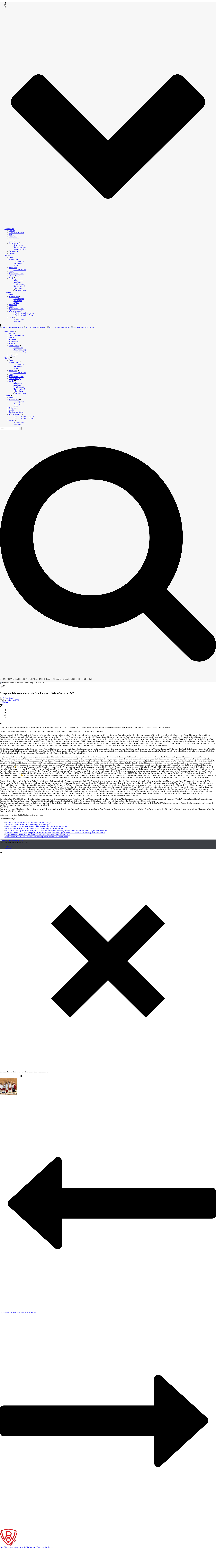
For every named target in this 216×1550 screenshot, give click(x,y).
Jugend (16, 265)
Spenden (12, 241)
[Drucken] (1, 724)
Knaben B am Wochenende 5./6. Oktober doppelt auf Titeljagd (26, 825)
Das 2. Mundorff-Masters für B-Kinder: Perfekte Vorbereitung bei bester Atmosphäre (34, 829)
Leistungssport (19, 261)
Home (11, 257)
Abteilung (17, 282)
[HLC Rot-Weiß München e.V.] (47, 327)
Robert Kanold (8, 698)
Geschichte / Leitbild (16, 233)
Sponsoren (13, 237)
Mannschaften (14, 259)
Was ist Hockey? (15, 276)
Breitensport (18, 263)
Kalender (12, 253)
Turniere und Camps (16, 274)
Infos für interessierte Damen (24, 315)
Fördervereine (14, 239)
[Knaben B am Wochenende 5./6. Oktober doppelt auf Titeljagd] (27, 822)
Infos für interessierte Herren (24, 313)
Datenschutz (8, 848)
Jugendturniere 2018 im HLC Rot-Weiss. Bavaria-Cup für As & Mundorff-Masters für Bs (36, 837)
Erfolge (11, 272)
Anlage (11, 235)
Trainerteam (13, 268)
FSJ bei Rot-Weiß (20, 270)
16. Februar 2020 (13, 700)
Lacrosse (7, 292)
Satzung (12, 231)
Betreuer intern (20, 290)
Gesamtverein (9, 229)
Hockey (7, 255)
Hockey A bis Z (19, 286)
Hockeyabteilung (20, 247)
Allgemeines (18, 280)
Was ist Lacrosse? (15, 311)
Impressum (8, 846)
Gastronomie (13, 251)
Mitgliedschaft (19, 284)
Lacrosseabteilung (20, 249)
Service (11, 278)
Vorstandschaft (14, 243)
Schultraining (18, 288)
